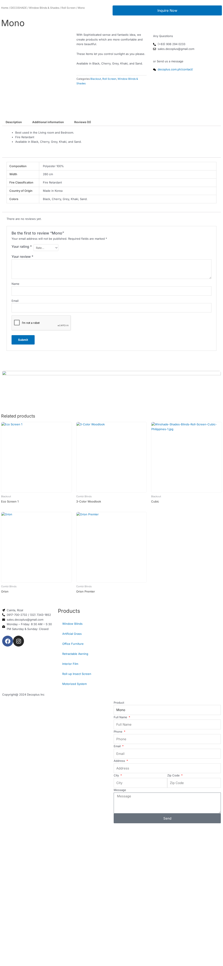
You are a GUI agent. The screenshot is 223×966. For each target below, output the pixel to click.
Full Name (121, 717)
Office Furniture (73, 643)
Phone (118, 731)
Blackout (95, 78)
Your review (22, 257)
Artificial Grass (72, 633)
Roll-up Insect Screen (76, 674)
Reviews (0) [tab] (82, 122)
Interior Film (70, 664)
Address (120, 760)
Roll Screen (68, 7)
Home (4, 7)
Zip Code (174, 775)
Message (120, 790)
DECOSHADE (18, 7)
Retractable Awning (75, 653)
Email (15, 300)
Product (119, 702)
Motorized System (74, 684)
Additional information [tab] (48, 122)
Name (15, 283)
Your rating (22, 246)
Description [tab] (14, 122)
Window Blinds (72, 623)
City (117, 775)
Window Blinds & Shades (44, 7)
